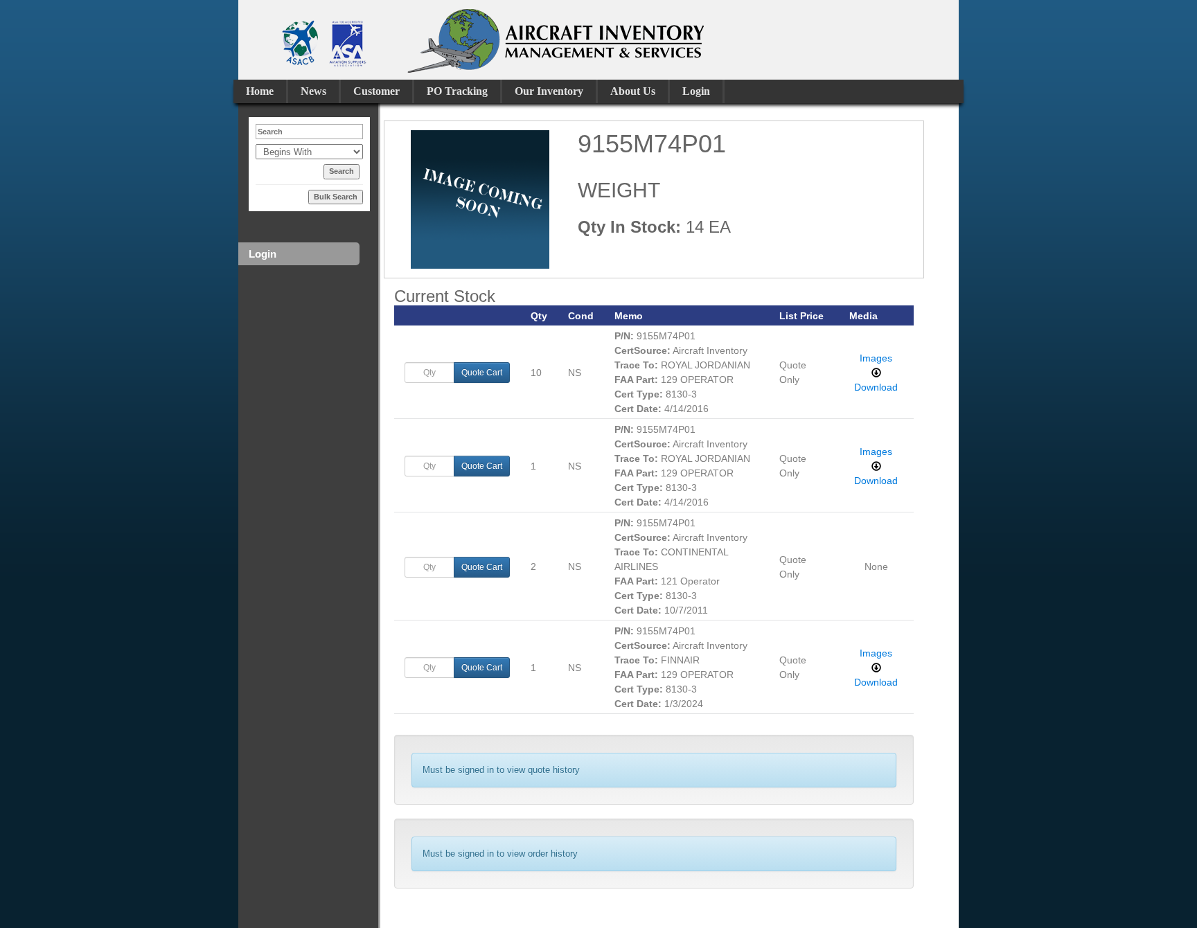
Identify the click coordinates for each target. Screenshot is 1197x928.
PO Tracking (457, 91)
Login (696, 91)
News (313, 91)
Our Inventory (549, 91)
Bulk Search (335, 197)
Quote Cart (481, 372)
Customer (376, 91)
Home (260, 91)
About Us (632, 91)
